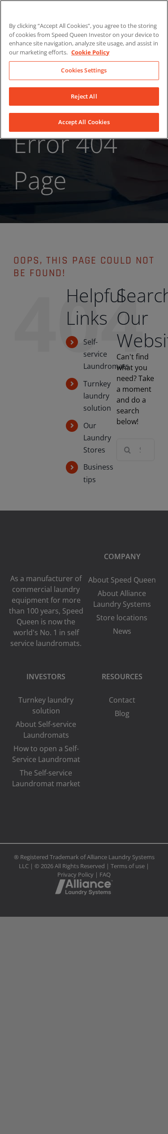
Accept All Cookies (83, 122)
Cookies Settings (84, 70)
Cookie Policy (90, 52)
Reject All (84, 96)
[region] (84, 69)
